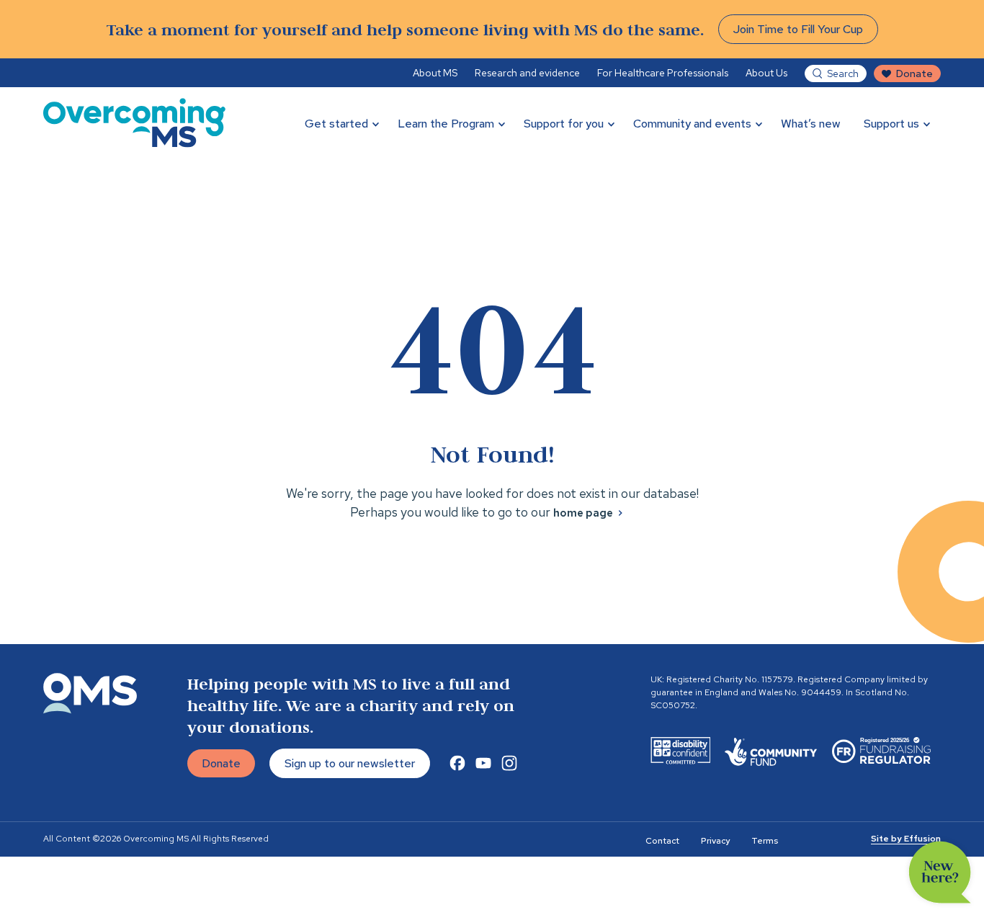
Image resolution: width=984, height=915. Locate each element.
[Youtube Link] (483, 763)
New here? (940, 872)
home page (583, 513)
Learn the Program (446, 123)
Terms (764, 841)
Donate (914, 73)
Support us (891, 123)
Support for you (564, 123)
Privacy (715, 841)
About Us (766, 72)
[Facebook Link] (457, 763)
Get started (336, 123)
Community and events (692, 123)
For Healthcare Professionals (662, 72)
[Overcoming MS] (134, 123)
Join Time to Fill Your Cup (798, 29)
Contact (662, 841)
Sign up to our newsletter (350, 763)
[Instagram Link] (509, 763)
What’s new (811, 123)
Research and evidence (527, 72)
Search (843, 73)
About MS (435, 72)
